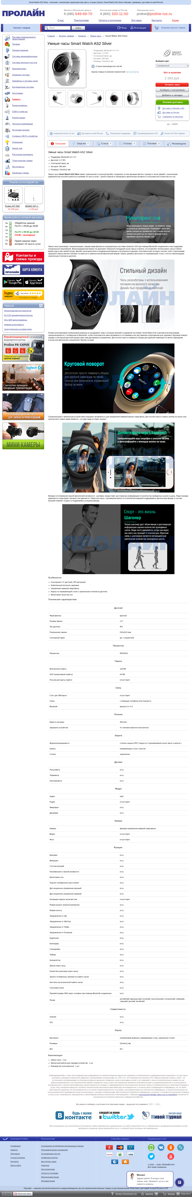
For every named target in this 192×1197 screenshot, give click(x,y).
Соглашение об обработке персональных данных (62, 1146)
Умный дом (17, 148)
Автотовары (17, 93)
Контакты (157, 20)
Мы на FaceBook (180, 1156)
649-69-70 (78, 14)
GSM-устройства (19, 111)
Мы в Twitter (151, 1156)
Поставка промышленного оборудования (24, 38)
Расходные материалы (22, 154)
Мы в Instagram (161, 1156)
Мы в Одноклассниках (170, 1147)
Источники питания (20, 130)
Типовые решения (20, 50)
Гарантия (45, 1165)
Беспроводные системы (23, 87)
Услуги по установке (49, 1173)
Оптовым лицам (48, 1181)
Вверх (8, 1194)
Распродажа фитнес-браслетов (17, 311)
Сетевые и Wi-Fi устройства (25, 136)
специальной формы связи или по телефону (158, 1095)
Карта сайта (15, 1165)
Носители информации (22, 124)
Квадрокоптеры (19, 69)
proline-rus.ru (154, 14)
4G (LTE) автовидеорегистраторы (18, 315)
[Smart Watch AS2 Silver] (67, 86)
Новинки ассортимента (14, 325)
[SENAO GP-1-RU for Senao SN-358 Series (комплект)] (14, 195)
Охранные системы (21, 75)
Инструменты (18, 167)
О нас (61, 20)
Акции (175, 20)
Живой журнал (180, 1147)
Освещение (17, 142)
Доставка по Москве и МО (173, 108)
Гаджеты (16, 99)
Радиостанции (18, 118)
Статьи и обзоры (17, 1158)
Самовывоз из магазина (172, 117)
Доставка (136, 20)
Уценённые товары (20, 173)
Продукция (15, 1154)
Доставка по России (170, 113)
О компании (15, 1146)
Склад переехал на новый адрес (18, 329)
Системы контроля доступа (24, 62)
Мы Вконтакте (161, 1147)
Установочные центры (50, 1154)
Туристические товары (22, 160)
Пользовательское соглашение (54, 1150)
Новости (9, 305)
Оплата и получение (110, 20)
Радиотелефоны (19, 105)
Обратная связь (24, 1194)
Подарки (16, 44)
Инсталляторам (48, 1169)
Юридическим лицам (50, 1177)
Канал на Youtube (170, 1156)
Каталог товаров (21, 27)
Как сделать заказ (48, 1162)
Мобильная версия (151, 1147)
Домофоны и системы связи (25, 81)
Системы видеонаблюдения (24, 56)
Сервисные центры (49, 1158)
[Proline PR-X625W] (34, 195)
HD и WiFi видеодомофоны (15, 320)
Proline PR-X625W (34, 206)
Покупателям (81, 20)
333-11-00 (114, 14)
